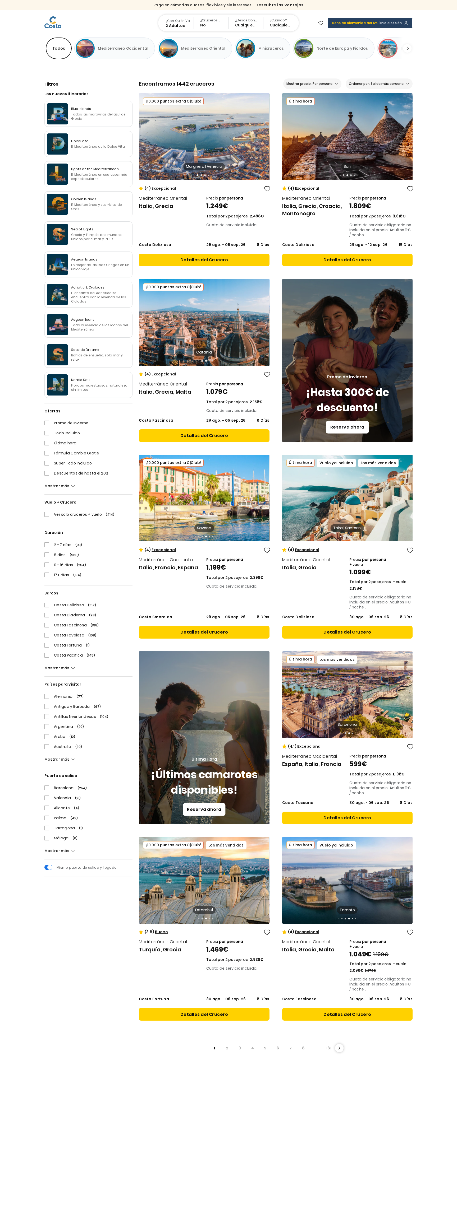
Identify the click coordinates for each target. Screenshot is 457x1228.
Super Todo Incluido (73, 463)
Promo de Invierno (71, 423)
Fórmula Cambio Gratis (76, 453)
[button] (197, 175)
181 (328, 1048)
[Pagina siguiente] (339, 1048)
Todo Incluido (67, 433)
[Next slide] (405, 48)
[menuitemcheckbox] (58, 48)
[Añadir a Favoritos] (267, 188)
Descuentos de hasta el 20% (81, 473)
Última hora (65, 443)
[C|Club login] (406, 23)
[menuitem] (176, 23)
